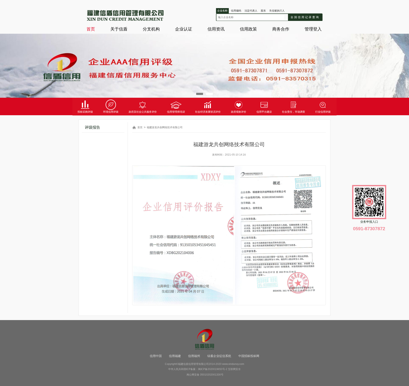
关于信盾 (118, 29)
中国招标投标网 (248, 356)
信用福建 (175, 356)
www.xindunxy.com (233, 364)
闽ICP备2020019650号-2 (212, 369)
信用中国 (156, 356)
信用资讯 (216, 29)
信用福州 (194, 356)
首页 (90, 29)
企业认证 (183, 29)
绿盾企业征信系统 (219, 356)
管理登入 (313, 29)
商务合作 (280, 29)
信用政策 (248, 29)
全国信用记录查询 (305, 17)
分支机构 (151, 29)
